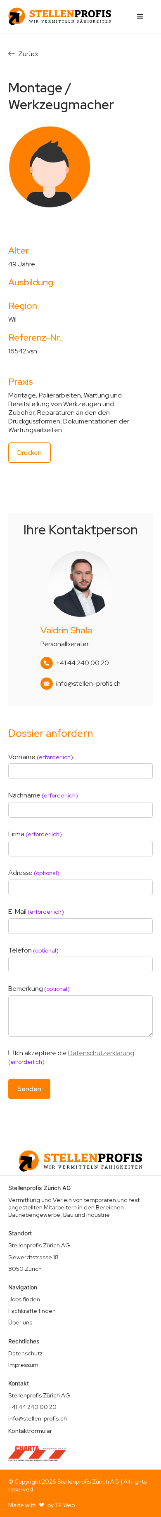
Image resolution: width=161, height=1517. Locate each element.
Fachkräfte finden (32, 1311)
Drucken (29, 452)
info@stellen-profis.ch (88, 684)
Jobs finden (24, 1299)
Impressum (23, 1365)
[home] (59, 16)
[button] (140, 16)
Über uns (20, 1322)
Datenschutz (25, 1353)
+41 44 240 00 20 (82, 663)
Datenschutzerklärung (101, 1053)
